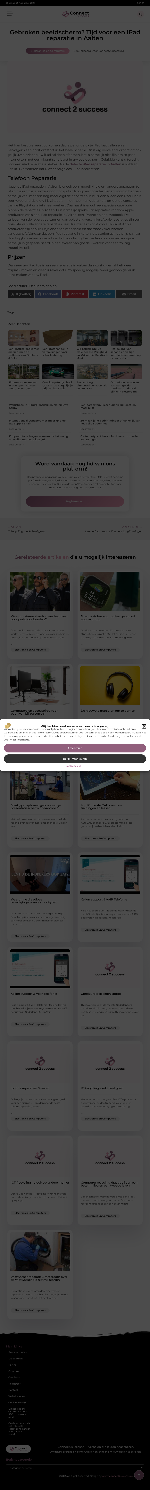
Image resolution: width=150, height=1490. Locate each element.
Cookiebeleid (73, 765)
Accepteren (75, 748)
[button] (144, 726)
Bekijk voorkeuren (75, 758)
